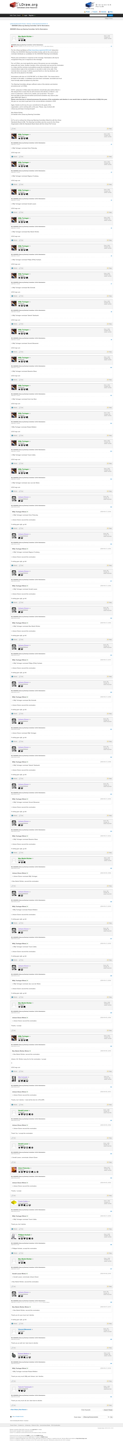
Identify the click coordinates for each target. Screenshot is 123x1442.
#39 (111, 1339)
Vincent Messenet (24, 1329)
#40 (111, 1363)
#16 (111, 544)
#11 (111, 395)
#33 (111, 1153)
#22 (111, 757)
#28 (111, 975)
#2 (111, 144)
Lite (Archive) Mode (45, 1425)
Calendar (103, 12)
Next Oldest (14, 1409)
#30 (111, 1046)
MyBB (28, 1435)
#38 (111, 1302)
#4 (111, 200)
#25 (111, 868)
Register (31, 15)
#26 (111, 901)
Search (95, 12)
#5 (111, 228)
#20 (111, 692)
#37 (111, 1268)
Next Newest (22, 1409)
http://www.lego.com (81, 1438)
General (29, 23)
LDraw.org (27, 1425)
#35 (111, 1211)
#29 (111, 1012)
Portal (88, 12)
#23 (111, 794)
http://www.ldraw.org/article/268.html (40, 50)
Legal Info (34, 1429)
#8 (111, 311)
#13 (111, 451)
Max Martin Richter (49, 46)
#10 (111, 367)
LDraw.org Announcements (39, 23)
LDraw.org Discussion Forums (18, 23)
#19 (111, 655)
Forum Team (13, 1425)
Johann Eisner (46, 1302)
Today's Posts (109, 18)
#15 (111, 507)
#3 (111, 172)
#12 (111, 423)
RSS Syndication (55, 1425)
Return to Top (35, 1425)
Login (25, 15)
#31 (111, 1087)
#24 (111, 831)
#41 (111, 1396)
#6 (111, 255)
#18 (111, 618)
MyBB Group (39, 1435)
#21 (111, 729)
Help (111, 12)
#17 (111, 581)
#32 (111, 1120)
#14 (111, 479)
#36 (111, 1244)
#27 (111, 938)
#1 (111, 46)
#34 (111, 1178)
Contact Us (21, 1425)
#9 (111, 339)
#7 (111, 283)
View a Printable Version (18, 1416)
